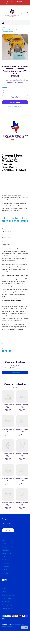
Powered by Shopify (7, 626)
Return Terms (6, 244)
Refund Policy (6, 602)
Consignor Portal (7, 547)
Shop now (15, 387)
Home (3, 27)
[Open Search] (2, 23)
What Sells (5, 550)
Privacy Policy (6, 598)
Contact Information (8, 595)
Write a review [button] (15, 373)
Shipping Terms (6, 238)
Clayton (5, 87)
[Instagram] (5, 580)
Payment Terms (6, 231)
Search (4, 588)
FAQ (3, 557)
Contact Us (5, 570)
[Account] (22, 12)
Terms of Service (7, 608)
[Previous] (2, 62)
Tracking (4, 560)
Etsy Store (5, 566)
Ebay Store (5, 563)
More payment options (15, 106)
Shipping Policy (7, 605)
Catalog (4, 544)
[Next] (28, 62)
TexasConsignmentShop (17, 624)
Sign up (7, 530)
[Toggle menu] (2, 13)
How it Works (6, 553)
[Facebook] (3, 580)
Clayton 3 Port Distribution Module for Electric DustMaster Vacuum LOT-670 (13, 30)
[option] (15, 47)
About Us (5, 573)
